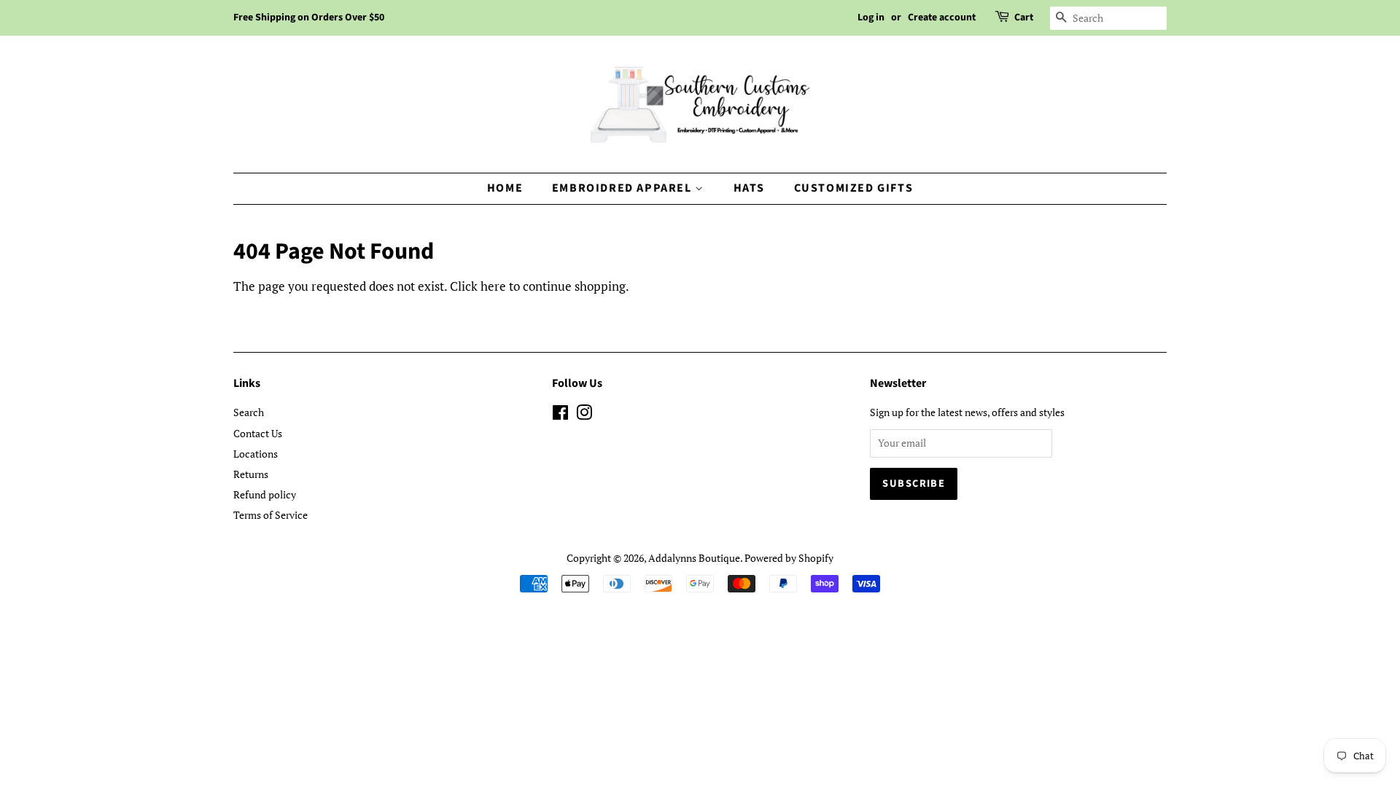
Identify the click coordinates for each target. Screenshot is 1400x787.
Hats (749, 188)
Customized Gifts (854, 188)
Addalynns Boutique (694, 558)
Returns (250, 474)
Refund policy (264, 494)
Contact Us (257, 433)
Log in (871, 17)
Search (248, 412)
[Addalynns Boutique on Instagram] (584, 415)
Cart (1023, 17)
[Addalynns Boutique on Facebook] (560, 415)
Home (505, 188)
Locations (255, 454)
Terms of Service (270, 515)
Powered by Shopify (788, 558)
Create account (942, 17)
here (493, 286)
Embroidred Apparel (623, 188)
